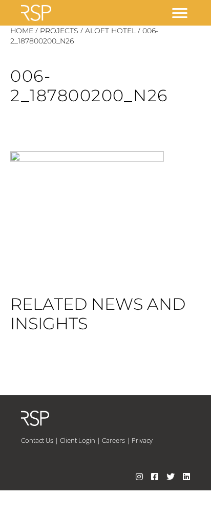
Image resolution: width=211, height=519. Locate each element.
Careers (113, 440)
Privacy (142, 440)
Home (21, 30)
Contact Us (37, 440)
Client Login (77, 440)
